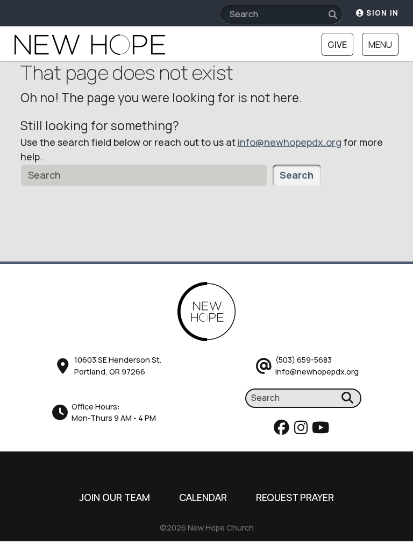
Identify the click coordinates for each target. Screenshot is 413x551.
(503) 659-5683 (303, 360)
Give (337, 45)
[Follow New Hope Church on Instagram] (302, 430)
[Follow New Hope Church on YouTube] (322, 430)
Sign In (381, 13)
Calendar (203, 497)
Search (297, 174)
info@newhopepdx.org (289, 142)
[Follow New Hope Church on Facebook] (283, 430)
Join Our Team (115, 497)
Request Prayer (295, 497)
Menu (380, 45)
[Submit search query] (333, 15)
